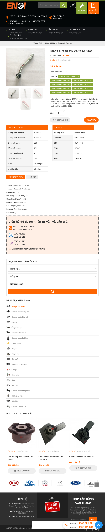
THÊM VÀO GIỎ (61, 120)
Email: (14, 249)
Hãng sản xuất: (56, 71)
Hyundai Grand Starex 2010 (60, 84)
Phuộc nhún (16, 343)
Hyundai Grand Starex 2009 (82, 80)
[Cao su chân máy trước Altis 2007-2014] (52, 447)
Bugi (13, 380)
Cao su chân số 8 (19, 406)
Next (96, 484)
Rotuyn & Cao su (18, 306)
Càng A (14, 370)
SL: (51, 113)
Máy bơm (15, 354)
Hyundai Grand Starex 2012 (60, 88)
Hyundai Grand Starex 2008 (60, 80)
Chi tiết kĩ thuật (15, 127)
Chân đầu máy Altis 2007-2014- (82, 457)
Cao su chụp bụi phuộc (21, 391)
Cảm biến (15, 375)
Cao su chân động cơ (20, 312)
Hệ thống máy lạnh (19, 364)
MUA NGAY (91, 120)
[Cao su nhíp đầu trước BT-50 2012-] (22, 447)
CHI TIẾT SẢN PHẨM (15, 177)
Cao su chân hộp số (20, 317)
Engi (64, 71)
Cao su (14, 322)
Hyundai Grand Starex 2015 (82, 92)
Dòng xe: (53, 76)
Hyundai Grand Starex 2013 (82, 88)
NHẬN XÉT (32, 177)
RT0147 (66, 55)
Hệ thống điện (17, 396)
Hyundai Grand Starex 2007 (69, 76)
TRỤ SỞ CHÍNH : (17, 504)
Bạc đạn (15, 385)
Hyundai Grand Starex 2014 (60, 92)
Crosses (58, 127)
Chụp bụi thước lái (19, 333)
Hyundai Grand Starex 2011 (82, 84)
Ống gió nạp (17, 327)
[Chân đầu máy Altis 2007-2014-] (83, 447)
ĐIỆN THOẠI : (16, 511)
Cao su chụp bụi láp (20, 338)
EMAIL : (13, 516)
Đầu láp (15, 401)
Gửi (92, 519)
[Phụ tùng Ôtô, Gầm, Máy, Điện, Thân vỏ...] (16, 8)
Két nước (15, 359)
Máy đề (15, 349)
